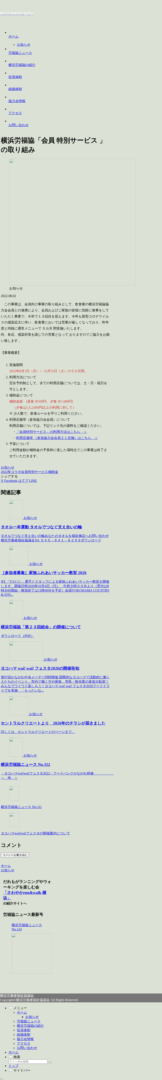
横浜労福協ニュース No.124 (27, 927)
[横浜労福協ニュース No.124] (32, 953)
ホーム (22, 1012)
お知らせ (7, 467)
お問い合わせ (27, 1048)
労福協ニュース (28, 1021)
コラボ (16, 472)
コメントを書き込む (15, 855)
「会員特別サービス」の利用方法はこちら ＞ (51, 432)
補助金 (53, 472)
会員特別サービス (34, 472)
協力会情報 (25, 1039)
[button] (50, 1062)
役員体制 (23, 1030)
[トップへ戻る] (1, 1079)
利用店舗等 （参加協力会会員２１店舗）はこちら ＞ (57, 438)
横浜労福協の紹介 (30, 1025)
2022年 (6, 472)
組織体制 (23, 1034)
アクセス (23, 1043)
